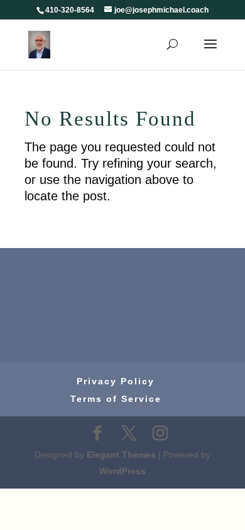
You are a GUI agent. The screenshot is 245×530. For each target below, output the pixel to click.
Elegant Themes (121, 455)
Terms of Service (115, 399)
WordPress (122, 471)
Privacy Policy (116, 381)
